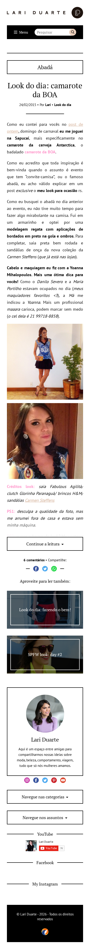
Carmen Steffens (39, 500)
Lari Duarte (45, 739)
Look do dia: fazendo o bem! (45, 609)
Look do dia (62, 105)
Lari (48, 105)
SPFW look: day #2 (45, 654)
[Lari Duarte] (45, 12)
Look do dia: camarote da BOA (45, 89)
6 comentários (34, 560)
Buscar (72, 32)
